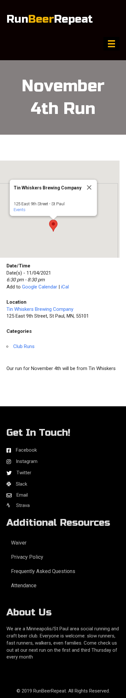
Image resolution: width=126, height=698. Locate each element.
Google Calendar (39, 287)
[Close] (89, 187)
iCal (65, 287)
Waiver (18, 543)
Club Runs (24, 346)
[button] (53, 226)
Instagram (26, 461)
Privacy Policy (27, 557)
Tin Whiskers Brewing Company (39, 309)
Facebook (26, 450)
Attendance (24, 585)
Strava (22, 505)
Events (20, 209)
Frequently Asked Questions (43, 571)
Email (22, 495)
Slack (21, 484)
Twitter (23, 473)
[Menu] (111, 44)
